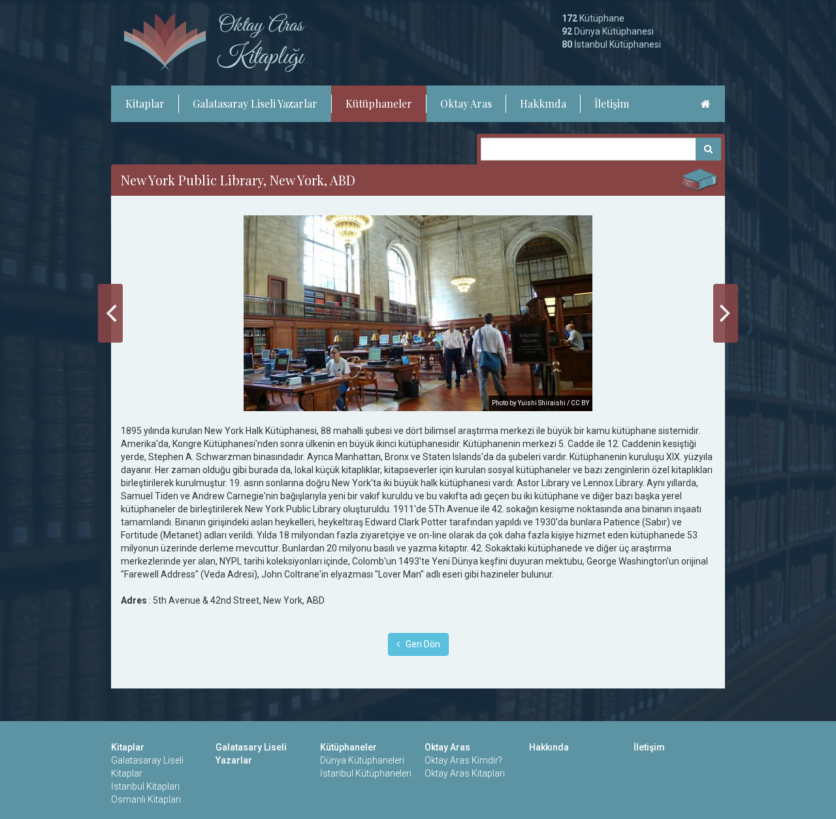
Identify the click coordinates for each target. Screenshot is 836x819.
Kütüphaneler (379, 103)
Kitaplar (145, 103)
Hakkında (543, 103)
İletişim (611, 103)
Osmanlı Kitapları (146, 799)
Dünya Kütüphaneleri (362, 760)
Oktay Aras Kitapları (465, 773)
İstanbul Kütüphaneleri (365, 773)
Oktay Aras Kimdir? (463, 760)
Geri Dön (420, 644)
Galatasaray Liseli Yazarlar (255, 103)
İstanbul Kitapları (145, 786)
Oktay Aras (466, 103)
